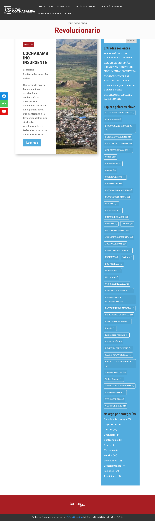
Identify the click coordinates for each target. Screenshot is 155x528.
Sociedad (109, 471)
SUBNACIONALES (115, 372)
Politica (108, 455)
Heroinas (111, 224)
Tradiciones (110, 476)
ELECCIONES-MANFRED (118, 190)
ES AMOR (111, 204)
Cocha (110, 157)
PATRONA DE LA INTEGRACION (114, 299)
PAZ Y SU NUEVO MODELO (119, 308)
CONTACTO (71, 14)
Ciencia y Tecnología (115, 419)
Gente (107, 445)
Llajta (127, 257)
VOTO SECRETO (114, 399)
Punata (110, 328)
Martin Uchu (112, 271)
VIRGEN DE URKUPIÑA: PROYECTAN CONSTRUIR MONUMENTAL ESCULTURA (120, 67)
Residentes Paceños (116, 335)
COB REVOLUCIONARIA (118, 150)
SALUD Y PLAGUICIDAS (118, 355)
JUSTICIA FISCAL (115, 244)
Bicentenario (113, 119)
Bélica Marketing (75, 517)
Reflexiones (110, 460)
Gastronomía (111, 440)
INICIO (41, 6)
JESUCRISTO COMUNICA (119, 237)
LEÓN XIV (111, 257)
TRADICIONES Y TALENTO (119, 386)
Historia (28, 44)
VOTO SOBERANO (115, 406)
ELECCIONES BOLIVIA (117, 197)
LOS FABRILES (113, 264)
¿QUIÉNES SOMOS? (84, 6)
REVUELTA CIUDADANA (118, 348)
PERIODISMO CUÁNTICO (119, 315)
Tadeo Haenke (113, 379)
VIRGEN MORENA (115, 393)
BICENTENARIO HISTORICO (118, 128)
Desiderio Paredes (33, 74)
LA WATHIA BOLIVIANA (118, 250)
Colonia (110, 170)
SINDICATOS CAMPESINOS (118, 364)
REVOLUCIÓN (113, 342)
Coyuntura (110, 424)
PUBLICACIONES (58, 6)
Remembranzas (112, 466)
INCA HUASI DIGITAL (117, 231)
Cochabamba (113, 164)
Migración (111, 277)
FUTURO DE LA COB (116, 217)
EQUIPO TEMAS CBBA (49, 14)
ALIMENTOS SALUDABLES (119, 113)
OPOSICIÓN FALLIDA (117, 284)
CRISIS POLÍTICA (115, 177)
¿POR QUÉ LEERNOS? (110, 6)
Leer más (32, 142)
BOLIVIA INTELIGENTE (118, 137)
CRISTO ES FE (113, 184)
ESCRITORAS (113, 210)
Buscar (131, 40)
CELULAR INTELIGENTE (118, 144)
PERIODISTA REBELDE (117, 321)
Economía (109, 435)
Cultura (108, 429)
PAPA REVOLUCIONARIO (118, 291)
